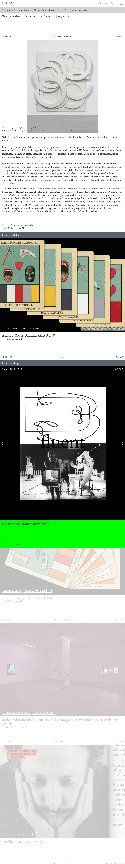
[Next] (122, 285)
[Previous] (2, 285)
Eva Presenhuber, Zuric (18, 224)
